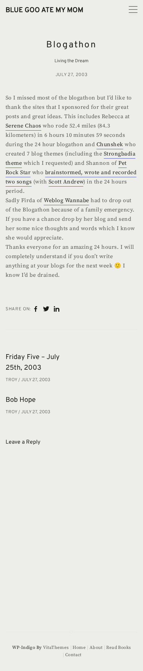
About (96, 647)
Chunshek (109, 144)
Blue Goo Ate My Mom (44, 10)
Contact (73, 655)
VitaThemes (56, 647)
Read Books (118, 647)
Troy (12, 380)
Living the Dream (71, 61)
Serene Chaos (23, 125)
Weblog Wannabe (66, 200)
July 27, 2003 (71, 75)
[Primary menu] (133, 9)
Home (79, 647)
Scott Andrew (66, 181)
